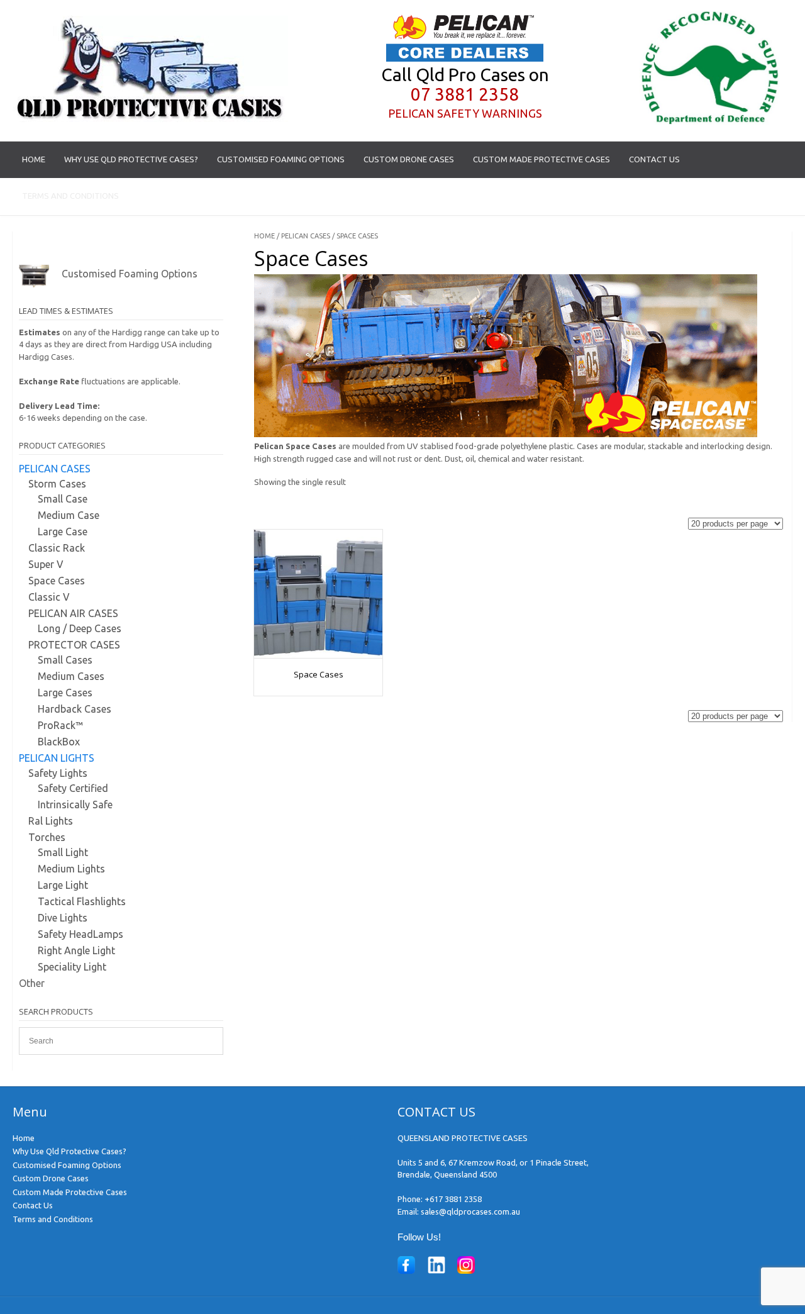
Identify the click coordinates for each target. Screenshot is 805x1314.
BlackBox (59, 741)
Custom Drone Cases (409, 159)
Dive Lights (62, 917)
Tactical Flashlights (82, 901)
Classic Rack (56, 548)
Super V (46, 564)
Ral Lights (50, 821)
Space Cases (56, 580)
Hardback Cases (74, 709)
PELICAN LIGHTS (56, 758)
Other (32, 983)
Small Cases (65, 659)
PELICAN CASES (305, 236)
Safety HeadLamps (80, 934)
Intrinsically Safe (75, 804)
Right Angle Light (76, 950)
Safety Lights (57, 773)
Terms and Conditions (70, 195)
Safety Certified (73, 788)
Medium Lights (71, 868)
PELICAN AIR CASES (73, 613)
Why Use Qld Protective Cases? (131, 159)
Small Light (63, 852)
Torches (46, 837)
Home (33, 159)
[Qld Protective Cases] (150, 118)
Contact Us (654, 159)
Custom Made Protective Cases (541, 159)
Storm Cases (57, 483)
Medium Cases (71, 676)
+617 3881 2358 (453, 1198)
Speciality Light (72, 966)
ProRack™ (60, 725)
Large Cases (65, 692)
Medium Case (68, 515)
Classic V (49, 597)
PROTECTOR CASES (74, 644)
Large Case (62, 531)
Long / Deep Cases (79, 628)
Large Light (63, 885)
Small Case (62, 498)
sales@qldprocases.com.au (470, 1211)
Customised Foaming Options (281, 159)
